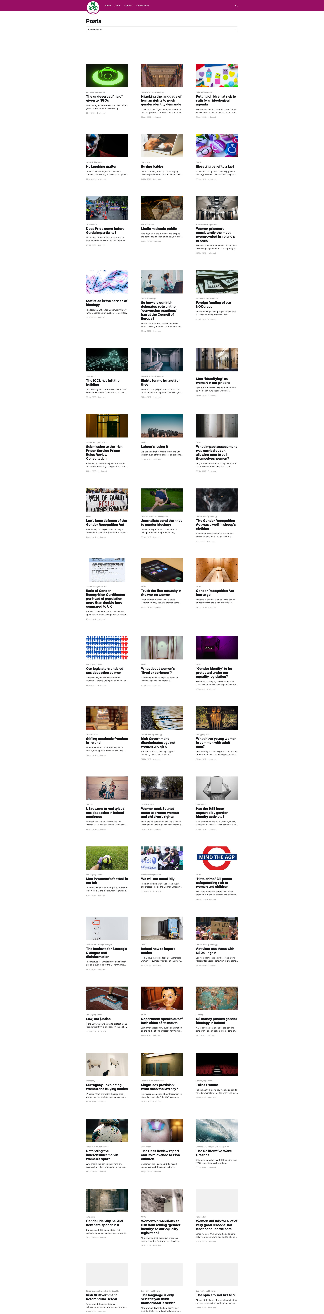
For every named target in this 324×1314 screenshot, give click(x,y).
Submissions (142, 5)
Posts (117, 5)
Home (108, 5)
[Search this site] (236, 6)
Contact (128, 5)
